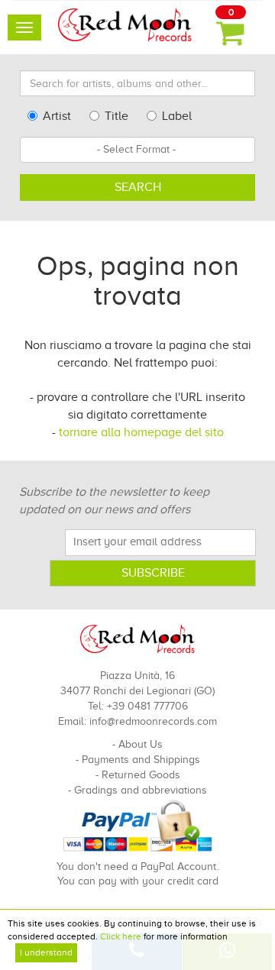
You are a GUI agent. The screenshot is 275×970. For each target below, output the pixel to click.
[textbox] (137, 149)
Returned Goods (141, 775)
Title (116, 116)
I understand (46, 952)
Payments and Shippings (141, 759)
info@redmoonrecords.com (153, 721)
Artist (57, 116)
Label (177, 116)
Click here (120, 936)
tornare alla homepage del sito (141, 432)
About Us (140, 744)
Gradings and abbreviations (140, 790)
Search (138, 187)
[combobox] (137, 150)
